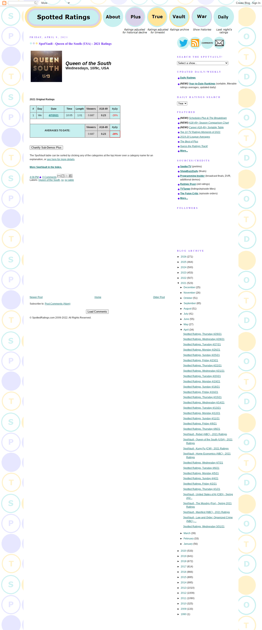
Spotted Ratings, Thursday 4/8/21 (201, 429)
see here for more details (61, 159)
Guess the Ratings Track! (194, 146)
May (186, 324)
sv (62, 180)
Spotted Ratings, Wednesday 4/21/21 (204, 370)
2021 (184, 283)
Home (98, 297)
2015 (184, 577)
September (190, 303)
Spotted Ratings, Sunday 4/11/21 (201, 418)
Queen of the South (49, 180)
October (188, 298)
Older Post (159, 297)
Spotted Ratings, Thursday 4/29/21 (202, 334)
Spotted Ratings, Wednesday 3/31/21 (204, 526)
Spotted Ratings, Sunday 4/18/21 (201, 386)
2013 (184, 587)
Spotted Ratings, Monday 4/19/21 (201, 381)
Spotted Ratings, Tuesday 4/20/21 (202, 376)
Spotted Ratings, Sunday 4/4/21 (200, 478)
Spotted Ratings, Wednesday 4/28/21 (204, 339)
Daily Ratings (188, 77)
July (186, 313)
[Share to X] (67, 176)
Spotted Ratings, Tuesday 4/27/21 (202, 344)
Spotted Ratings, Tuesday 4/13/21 (202, 407)
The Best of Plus (189, 141)
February (189, 538)
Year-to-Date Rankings (202, 83)
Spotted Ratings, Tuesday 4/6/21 (201, 468)
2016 (184, 571)
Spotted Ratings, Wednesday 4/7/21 (203, 462)
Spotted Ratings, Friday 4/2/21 (200, 483)
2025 (184, 262)
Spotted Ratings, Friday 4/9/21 (200, 423)
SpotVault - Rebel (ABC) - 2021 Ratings (205, 434)
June (187, 319)
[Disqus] (97, 241)
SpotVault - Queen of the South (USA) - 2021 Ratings (75, 43)
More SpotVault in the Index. (46, 167)
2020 (184, 550)
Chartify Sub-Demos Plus (46, 147)
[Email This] (59, 176)
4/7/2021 (54, 115)
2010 (184, 603)
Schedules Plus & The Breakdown (208, 118)
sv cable (69, 180)
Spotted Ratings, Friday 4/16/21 (200, 392)
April (186, 329)
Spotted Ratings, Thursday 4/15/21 (202, 397)
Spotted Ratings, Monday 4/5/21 (201, 473)
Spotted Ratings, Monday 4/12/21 (201, 413)
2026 (184, 256)
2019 (184, 556)
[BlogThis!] (63, 176)
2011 (184, 598)
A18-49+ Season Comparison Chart (209, 122)
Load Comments (97, 311)
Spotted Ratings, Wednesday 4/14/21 (204, 402)
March (187, 533)
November (190, 292)
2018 (184, 561)
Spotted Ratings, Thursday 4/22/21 (202, 365)
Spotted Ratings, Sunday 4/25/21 (201, 355)
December (190, 287)
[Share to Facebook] (71, 176)
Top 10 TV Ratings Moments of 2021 (200, 132)
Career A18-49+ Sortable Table (206, 127)
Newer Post (36, 297)
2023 (184, 272)
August (188, 308)
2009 (184, 609)
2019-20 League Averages (195, 136)
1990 (184, 614)
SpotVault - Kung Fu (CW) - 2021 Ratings (206, 448)
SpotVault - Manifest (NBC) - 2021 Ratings (206, 512)
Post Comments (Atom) (57, 303)
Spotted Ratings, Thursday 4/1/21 (201, 489)
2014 (184, 582)
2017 (184, 566)
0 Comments (49, 177)
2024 (184, 267)
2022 (184, 278)
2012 (184, 593)
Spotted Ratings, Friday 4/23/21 (200, 360)
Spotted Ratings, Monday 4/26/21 (201, 349)
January (188, 543)
